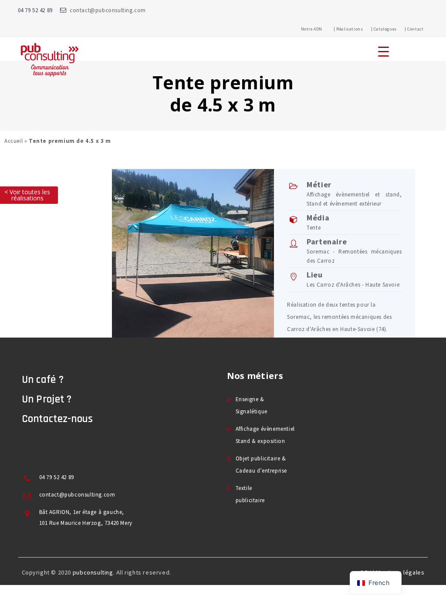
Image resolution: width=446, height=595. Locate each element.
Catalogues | (390, 29)
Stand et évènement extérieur (344, 203)
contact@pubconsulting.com (108, 10)
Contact (415, 29)
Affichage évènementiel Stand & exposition (265, 435)
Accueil (13, 141)
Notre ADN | (318, 29)
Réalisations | (354, 29)
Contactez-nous (57, 419)
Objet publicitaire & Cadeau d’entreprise (261, 464)
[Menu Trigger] (384, 51)
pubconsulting (93, 572)
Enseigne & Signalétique (251, 405)
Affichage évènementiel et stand (353, 194)
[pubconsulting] (49, 59)
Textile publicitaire (250, 494)
